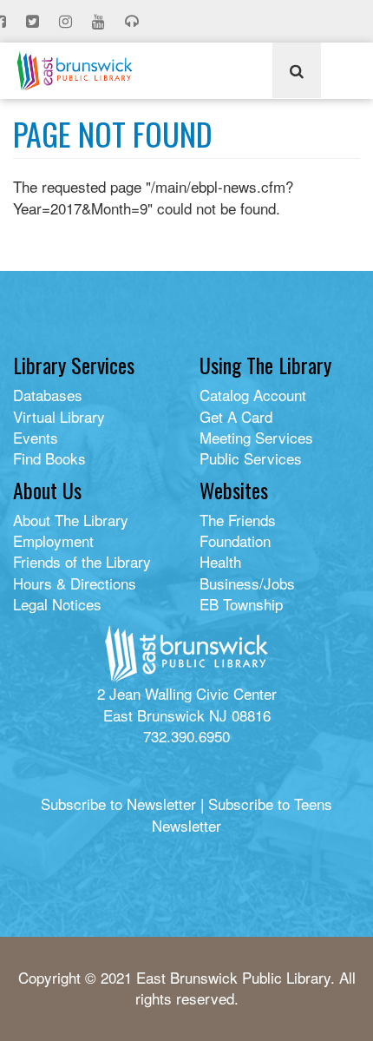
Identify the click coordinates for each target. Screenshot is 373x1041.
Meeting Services (256, 437)
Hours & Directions (74, 583)
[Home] (74, 70)
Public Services (251, 458)
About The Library (70, 519)
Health (220, 561)
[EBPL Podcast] (133, 21)
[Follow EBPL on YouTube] (100, 21)
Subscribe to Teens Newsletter (242, 814)
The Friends (238, 519)
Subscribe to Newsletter (118, 803)
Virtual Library (59, 416)
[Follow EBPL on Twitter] (34, 21)
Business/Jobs (247, 583)
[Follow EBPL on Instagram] (67, 21)
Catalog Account (253, 394)
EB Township (241, 604)
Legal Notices (57, 604)
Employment (53, 540)
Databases (47, 394)
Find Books (49, 458)
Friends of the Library (82, 561)
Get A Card (236, 416)
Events (35, 437)
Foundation (235, 540)
